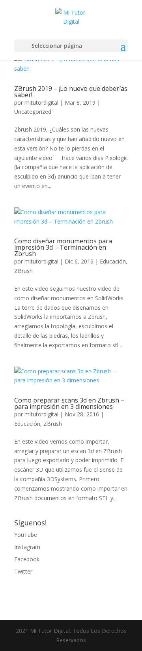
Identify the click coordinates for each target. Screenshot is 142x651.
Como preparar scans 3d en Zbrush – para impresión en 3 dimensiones (69, 403)
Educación (113, 261)
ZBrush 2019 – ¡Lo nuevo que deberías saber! (70, 91)
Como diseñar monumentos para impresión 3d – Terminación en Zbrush (63, 247)
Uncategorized (32, 111)
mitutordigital (41, 102)
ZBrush (23, 271)
